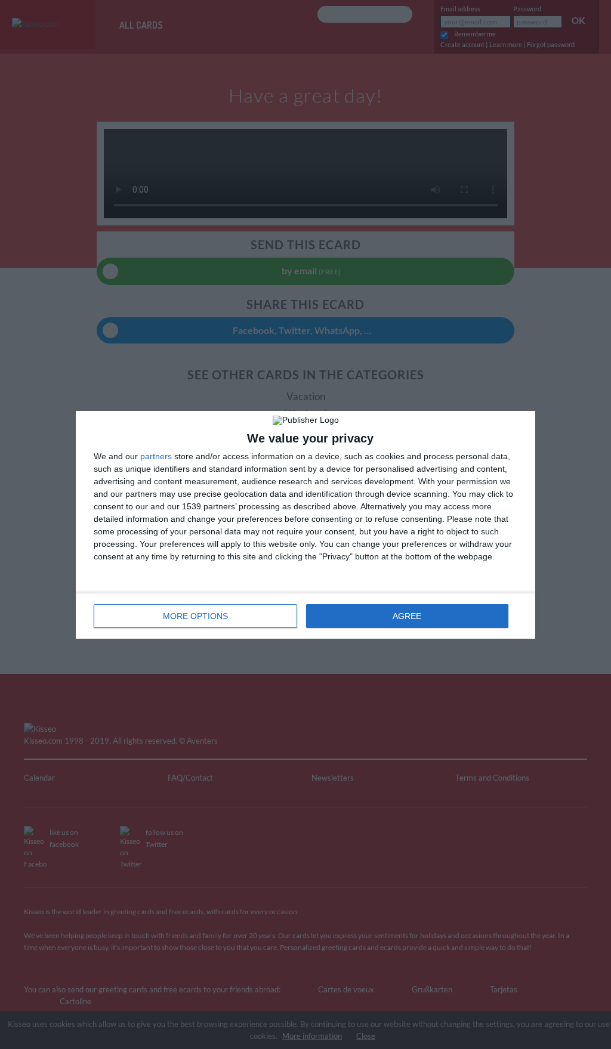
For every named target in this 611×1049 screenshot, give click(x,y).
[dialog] (305, 525)
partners (156, 456)
